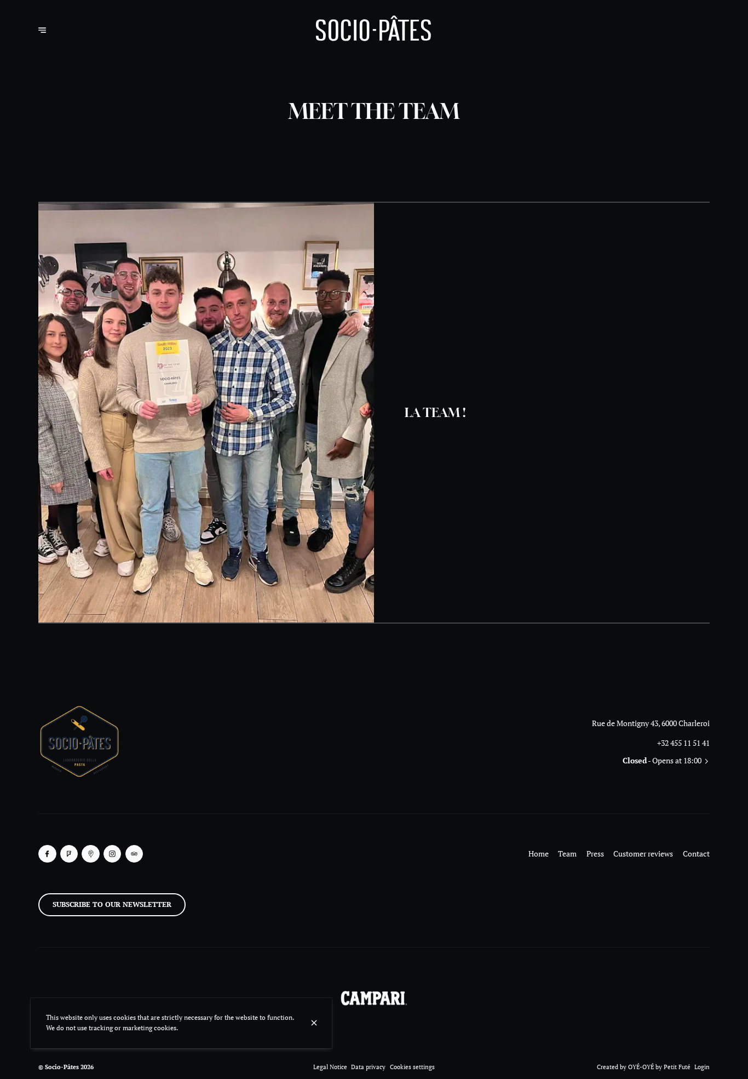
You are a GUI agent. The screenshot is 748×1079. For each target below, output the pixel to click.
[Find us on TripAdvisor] (134, 854)
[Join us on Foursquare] (69, 854)
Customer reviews (643, 853)
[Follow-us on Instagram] (112, 854)
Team (567, 853)
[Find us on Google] (91, 854)
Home (538, 853)
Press (595, 853)
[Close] (314, 1023)
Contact (696, 853)
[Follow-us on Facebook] (47, 854)
